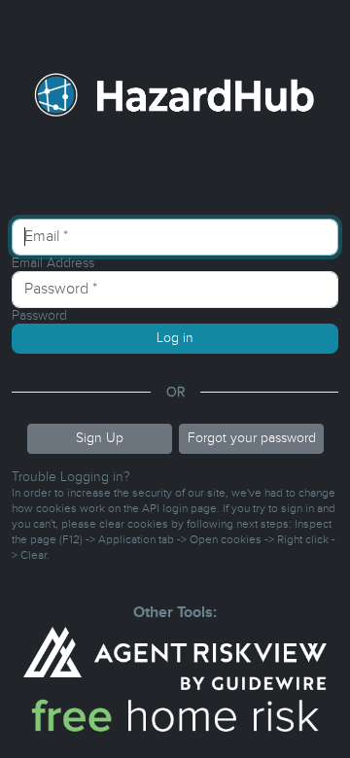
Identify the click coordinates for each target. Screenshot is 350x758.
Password (39, 316)
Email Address (53, 263)
